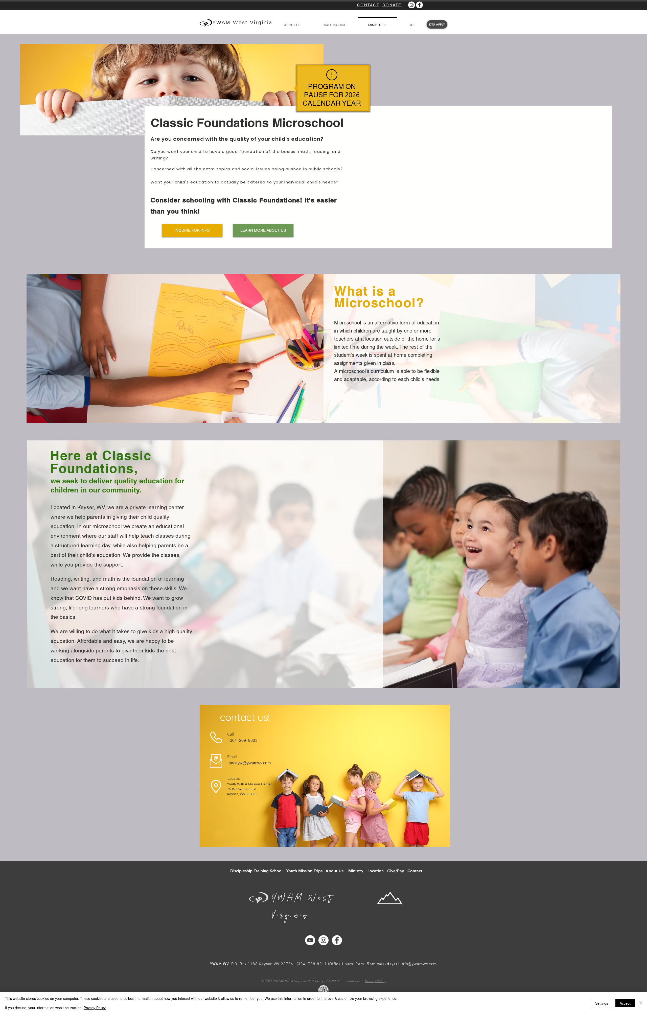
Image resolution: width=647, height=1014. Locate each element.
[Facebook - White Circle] (337, 940)
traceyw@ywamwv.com (250, 763)
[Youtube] (310, 940)
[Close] (641, 1003)
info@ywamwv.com (419, 964)
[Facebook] (419, 5)
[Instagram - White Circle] (323, 940)
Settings (601, 1003)
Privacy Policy (375, 981)
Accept (625, 1003)
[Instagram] (411, 5)
